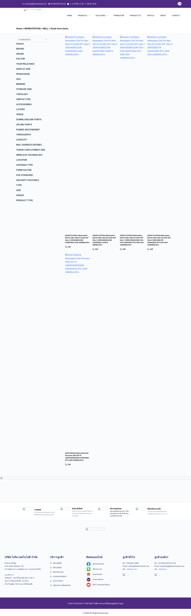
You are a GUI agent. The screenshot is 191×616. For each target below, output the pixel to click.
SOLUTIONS (100, 15)
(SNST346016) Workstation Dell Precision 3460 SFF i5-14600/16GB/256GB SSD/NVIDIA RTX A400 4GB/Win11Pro (77, 456)
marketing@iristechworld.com (35, 4)
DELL (45, 28)
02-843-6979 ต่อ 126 (57, 4)
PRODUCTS (82, 15)
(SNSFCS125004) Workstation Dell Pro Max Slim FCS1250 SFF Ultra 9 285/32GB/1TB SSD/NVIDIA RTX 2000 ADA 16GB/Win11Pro (159, 240)
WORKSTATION (32, 28)
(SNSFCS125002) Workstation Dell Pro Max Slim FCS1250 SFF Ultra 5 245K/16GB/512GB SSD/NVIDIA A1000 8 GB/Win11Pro (104, 240)
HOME (69, 15)
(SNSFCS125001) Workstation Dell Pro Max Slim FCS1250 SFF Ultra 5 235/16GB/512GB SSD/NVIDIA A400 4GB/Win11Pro (77, 239)
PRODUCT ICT (135, 15)
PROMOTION (119, 15)
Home (19, 28)
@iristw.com (132, 569)
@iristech (163, 569)
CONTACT (176, 15)
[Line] (180, 4)
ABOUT (163, 15)
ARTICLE (150, 15)
